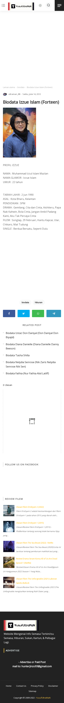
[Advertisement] (32, 48)
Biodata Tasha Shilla (18, 355)
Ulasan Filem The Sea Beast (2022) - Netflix (34, 542)
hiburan (38, 302)
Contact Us (21, 685)
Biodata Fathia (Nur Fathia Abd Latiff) (27, 373)
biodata (20, 87)
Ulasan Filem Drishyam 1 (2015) (30, 523)
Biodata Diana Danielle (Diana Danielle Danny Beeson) (32, 346)
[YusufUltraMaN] (21, 7)
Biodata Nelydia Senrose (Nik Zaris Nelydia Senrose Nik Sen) (31, 364)
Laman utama (9, 87)
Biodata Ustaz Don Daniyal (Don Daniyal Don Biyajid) (32, 335)
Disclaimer (53, 685)
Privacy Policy (37, 685)
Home (8, 685)
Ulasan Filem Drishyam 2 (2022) (30, 507)
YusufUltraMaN (43, 697)
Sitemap (32, 691)
